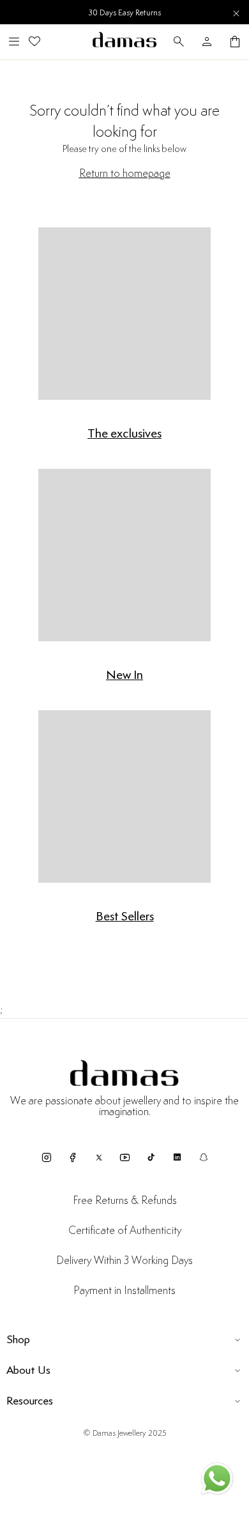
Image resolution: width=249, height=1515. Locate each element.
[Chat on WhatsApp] (217, 1480)
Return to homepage (124, 173)
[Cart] (235, 41)
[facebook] (72, 1157)
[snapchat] (203, 1157)
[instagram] (46, 1157)
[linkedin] (177, 1157)
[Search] (178, 41)
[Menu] (14, 41)
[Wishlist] (34, 41)
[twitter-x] (99, 1157)
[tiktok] (151, 1157)
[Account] (207, 41)
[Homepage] (124, 42)
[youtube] (125, 1157)
